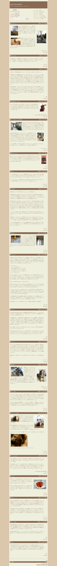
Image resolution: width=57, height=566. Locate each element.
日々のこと (45, 64)
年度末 (40, 10)
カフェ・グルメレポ (44, 148)
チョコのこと (45, 184)
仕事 (46, 96)
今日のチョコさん (44, 50)
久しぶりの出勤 (41, 11)
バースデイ (41, 14)
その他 (46, 166)
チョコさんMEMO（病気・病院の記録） (41, 471)
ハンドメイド (45, 451)
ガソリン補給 (41, 18)
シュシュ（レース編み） (43, 17)
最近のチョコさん (44, 386)
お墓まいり (41, 13)
